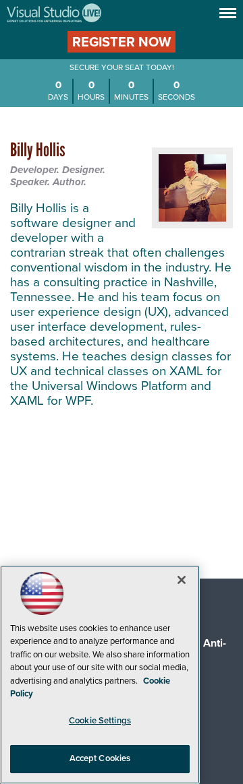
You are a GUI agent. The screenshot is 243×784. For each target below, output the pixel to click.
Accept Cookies (100, 758)
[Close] (181, 580)
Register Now (121, 42)
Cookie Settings (100, 720)
